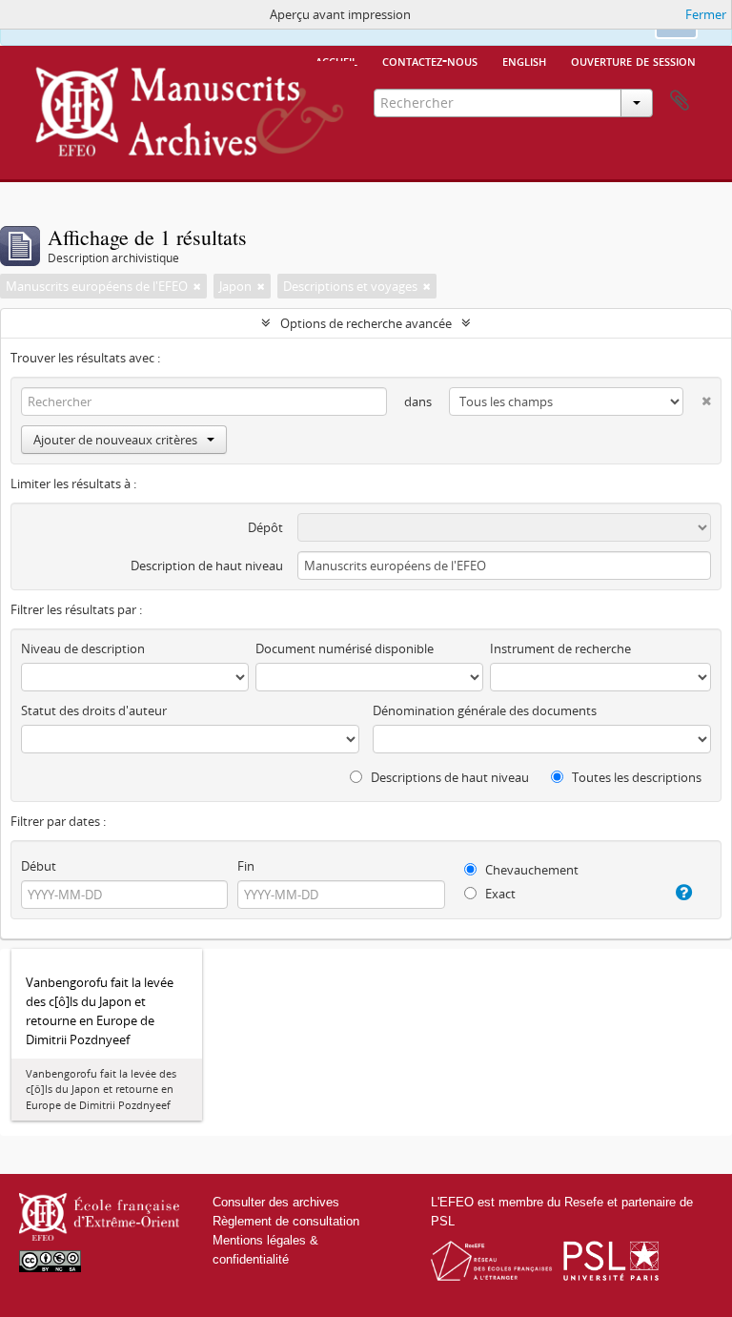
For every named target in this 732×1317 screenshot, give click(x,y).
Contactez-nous (430, 60)
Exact (499, 893)
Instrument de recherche (560, 648)
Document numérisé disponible (344, 648)
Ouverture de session (633, 60)
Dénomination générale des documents (485, 710)
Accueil (336, 60)
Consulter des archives (276, 1202)
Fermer (705, 14)
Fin (245, 866)
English (524, 60)
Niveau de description (83, 648)
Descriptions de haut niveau (448, 777)
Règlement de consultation (286, 1221)
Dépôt (265, 527)
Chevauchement (530, 869)
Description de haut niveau (207, 565)
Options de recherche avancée (366, 323)
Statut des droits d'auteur (94, 710)
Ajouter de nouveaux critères (115, 439)
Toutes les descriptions (635, 777)
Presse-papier (679, 101)
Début (38, 866)
